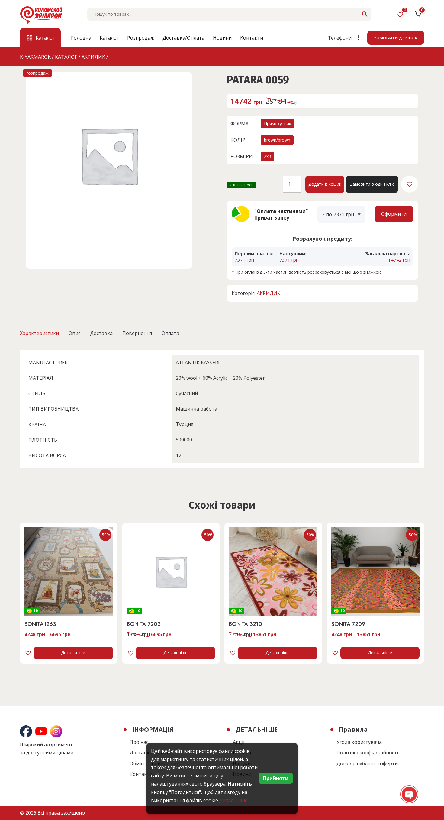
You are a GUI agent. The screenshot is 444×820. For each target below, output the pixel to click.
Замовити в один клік (372, 184)
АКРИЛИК (268, 293)
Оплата (170, 333)
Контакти (251, 37)
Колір (237, 140)
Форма (239, 123)
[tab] (39, 333)
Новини (222, 37)
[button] (409, 184)
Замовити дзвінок (395, 37)
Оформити (394, 213)
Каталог (109, 37)
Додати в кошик (324, 184)
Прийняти (275, 778)
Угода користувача (359, 742)
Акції (238, 742)
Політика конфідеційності (367, 752)
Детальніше (73, 653)
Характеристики (39, 333)
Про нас (139, 742)
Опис (74, 333)
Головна (81, 37)
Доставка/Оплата (183, 37)
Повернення (137, 333)
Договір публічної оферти (367, 763)
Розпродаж (140, 37)
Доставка (101, 333)
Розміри (241, 156)
